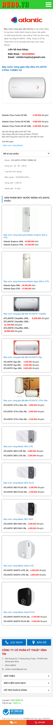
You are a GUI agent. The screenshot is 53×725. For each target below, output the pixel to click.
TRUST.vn (17, 703)
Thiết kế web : (7, 703)
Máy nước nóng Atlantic (33, 197)
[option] (26, 88)
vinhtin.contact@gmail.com (16, 669)
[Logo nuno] (15, 4)
